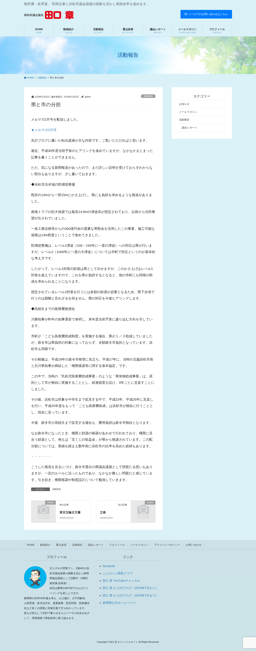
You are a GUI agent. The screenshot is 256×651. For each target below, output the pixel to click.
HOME (31, 544)
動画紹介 (45, 544)
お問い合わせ (193, 544)
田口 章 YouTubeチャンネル (121, 580)
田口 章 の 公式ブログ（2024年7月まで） (130, 595)
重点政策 (61, 544)
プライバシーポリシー (167, 544)
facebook (109, 566)
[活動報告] (43, 508)
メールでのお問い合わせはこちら (208, 14)
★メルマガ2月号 (44, 130)
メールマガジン (188, 111)
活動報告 (148, 96)
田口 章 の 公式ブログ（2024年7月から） (130, 588)
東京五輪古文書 (70, 512)
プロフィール (117, 544)
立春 (103, 512)
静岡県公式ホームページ (119, 602)
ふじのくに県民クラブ (118, 573)
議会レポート (189, 127)
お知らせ (184, 103)
